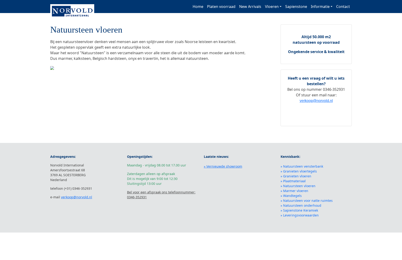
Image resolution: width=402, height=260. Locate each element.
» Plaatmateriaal (293, 181)
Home (198, 6)
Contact (343, 6)
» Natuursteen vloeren (298, 186)
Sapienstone (296, 6)
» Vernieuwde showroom (223, 166)
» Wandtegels (291, 195)
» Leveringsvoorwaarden (300, 215)
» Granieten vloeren (296, 176)
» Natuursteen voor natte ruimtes (307, 200)
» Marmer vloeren (294, 191)
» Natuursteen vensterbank (302, 166)
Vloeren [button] (272, 6)
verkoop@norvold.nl (316, 101)
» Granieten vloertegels (299, 171)
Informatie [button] (320, 6)
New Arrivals (250, 6)
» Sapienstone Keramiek (299, 210)
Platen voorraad (221, 6)
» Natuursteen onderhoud (301, 205)
